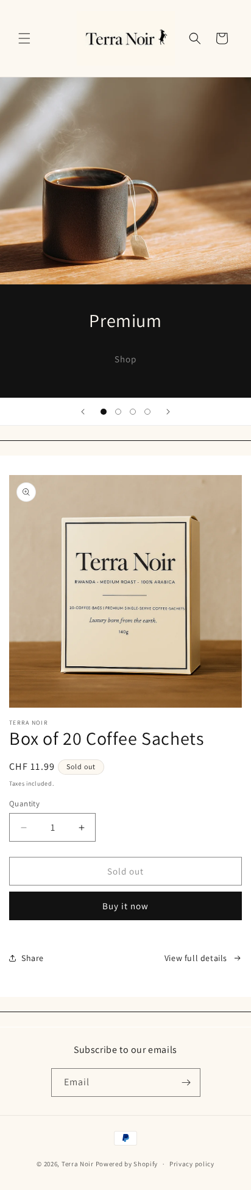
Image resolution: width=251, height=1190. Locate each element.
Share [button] (32, 957)
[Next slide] (168, 411)
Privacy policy (191, 1164)
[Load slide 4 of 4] (147, 411)
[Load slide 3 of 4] (132, 411)
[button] (24, 38)
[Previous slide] (82, 411)
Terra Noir (78, 1164)
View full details (195, 957)
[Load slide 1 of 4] (103, 411)
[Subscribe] (186, 1082)
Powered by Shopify (127, 1164)
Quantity (24, 803)
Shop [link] (125, 358)
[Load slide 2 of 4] (118, 411)
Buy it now (125, 906)
